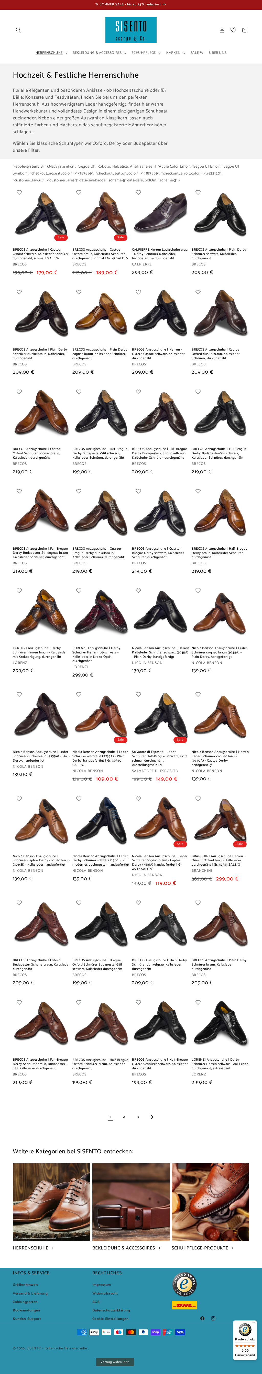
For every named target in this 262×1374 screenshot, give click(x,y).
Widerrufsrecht (105, 1294)
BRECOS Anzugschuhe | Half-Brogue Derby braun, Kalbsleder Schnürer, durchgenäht (219, 553)
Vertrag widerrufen (115, 1362)
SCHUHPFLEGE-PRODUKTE (200, 1248)
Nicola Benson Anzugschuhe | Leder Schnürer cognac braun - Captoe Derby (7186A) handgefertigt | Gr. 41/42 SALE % (160, 863)
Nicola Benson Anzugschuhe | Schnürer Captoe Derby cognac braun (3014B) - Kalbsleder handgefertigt (41, 860)
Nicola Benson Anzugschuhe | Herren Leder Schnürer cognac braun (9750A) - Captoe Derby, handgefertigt (220, 758)
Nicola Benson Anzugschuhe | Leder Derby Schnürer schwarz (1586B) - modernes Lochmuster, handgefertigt (100, 860)
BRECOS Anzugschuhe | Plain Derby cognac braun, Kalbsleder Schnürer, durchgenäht (99, 354)
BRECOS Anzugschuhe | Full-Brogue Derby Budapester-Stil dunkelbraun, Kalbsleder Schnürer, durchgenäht (159, 453)
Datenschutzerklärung (111, 1311)
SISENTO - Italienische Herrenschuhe (57, 1348)
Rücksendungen (26, 1311)
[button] (18, 30)
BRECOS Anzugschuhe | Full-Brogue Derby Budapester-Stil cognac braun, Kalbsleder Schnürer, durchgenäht (41, 553)
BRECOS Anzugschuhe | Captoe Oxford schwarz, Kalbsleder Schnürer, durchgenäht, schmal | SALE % (41, 254)
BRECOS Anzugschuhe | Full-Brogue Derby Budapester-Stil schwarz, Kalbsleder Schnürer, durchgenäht (99, 453)
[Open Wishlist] (233, 30)
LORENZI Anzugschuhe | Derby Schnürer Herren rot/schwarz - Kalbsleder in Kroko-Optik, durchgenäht (96, 655)
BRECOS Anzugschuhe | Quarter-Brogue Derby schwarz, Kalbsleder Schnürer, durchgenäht (158, 553)
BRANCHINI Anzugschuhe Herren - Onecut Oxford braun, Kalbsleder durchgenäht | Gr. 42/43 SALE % (218, 860)
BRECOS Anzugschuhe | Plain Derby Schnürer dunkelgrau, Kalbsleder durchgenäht (159, 964)
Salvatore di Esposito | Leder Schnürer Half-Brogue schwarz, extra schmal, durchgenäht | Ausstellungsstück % (160, 758)
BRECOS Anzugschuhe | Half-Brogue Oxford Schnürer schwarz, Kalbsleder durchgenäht (160, 1064)
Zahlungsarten (25, 1302)
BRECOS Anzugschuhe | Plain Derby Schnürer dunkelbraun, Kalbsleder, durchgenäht (40, 354)
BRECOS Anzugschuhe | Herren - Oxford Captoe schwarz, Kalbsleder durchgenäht (158, 354)
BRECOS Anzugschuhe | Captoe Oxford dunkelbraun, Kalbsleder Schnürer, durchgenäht (216, 354)
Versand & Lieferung (30, 1294)
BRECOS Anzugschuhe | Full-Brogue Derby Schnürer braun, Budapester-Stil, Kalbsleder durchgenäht (40, 1064)
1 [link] (110, 1117)
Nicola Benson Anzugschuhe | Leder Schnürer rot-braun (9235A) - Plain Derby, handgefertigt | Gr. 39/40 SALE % (100, 758)
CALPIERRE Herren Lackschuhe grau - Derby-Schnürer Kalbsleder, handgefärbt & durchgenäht (160, 254)
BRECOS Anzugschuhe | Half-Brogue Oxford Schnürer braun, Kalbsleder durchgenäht (100, 1064)
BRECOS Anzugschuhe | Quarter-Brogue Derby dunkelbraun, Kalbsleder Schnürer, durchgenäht (98, 553)
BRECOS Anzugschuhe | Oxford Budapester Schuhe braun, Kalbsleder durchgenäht (41, 964)
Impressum (101, 1285)
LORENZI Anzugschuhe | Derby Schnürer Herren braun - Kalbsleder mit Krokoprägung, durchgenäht (40, 652)
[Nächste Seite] (151, 1117)
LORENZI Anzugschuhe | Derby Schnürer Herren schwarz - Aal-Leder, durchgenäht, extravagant (220, 1064)
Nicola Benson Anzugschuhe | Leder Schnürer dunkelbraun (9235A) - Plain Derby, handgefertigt (41, 756)
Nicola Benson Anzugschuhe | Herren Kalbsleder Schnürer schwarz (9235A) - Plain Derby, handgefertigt (160, 652)
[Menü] (254, 1323)
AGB (96, 1302)
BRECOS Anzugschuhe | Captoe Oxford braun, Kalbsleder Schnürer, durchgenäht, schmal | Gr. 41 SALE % (100, 254)
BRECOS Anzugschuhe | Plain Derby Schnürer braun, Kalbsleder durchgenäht (219, 964)
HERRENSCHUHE (30, 1248)
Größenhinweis (25, 1285)
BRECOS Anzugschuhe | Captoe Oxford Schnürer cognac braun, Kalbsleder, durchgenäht (37, 453)
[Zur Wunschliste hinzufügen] (19, 192)
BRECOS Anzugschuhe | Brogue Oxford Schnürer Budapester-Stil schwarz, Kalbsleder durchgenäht (97, 964)
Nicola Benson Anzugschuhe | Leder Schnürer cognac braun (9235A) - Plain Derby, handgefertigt (219, 652)
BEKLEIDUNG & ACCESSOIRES (123, 1248)
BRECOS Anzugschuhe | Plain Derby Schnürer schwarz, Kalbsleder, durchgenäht (219, 254)
